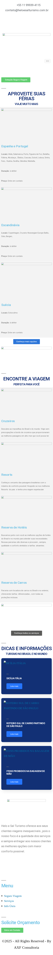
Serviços (9, 901)
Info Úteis (9, 906)
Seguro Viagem (13, 896)
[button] (15, 79)
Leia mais (14, 686)
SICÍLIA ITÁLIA (14, 678)
